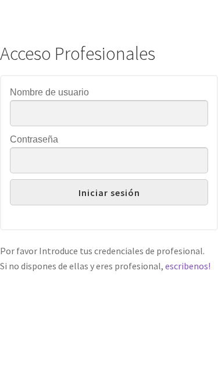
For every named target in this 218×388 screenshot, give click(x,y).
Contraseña (34, 139)
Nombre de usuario (49, 92)
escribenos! (187, 266)
